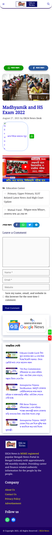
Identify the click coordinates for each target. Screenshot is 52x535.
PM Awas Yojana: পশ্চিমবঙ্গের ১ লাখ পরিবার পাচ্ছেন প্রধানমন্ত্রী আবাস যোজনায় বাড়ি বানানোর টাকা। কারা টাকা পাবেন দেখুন (26, 409)
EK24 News (44, 530)
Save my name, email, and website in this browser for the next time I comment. (25, 297)
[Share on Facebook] (16, 225)
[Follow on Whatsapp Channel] (49, 332)
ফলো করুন (14, 67)
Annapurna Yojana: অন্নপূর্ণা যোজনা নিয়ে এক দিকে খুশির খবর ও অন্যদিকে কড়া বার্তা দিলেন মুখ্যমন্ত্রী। (26, 425)
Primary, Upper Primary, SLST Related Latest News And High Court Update (23, 198)
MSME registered (29, 453)
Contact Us (10, 494)
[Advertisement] (26, 36)
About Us (10, 490)
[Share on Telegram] (36, 225)
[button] (48, 4)
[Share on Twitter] (30, 225)
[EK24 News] (26, 4)
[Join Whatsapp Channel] (32, 136)
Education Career (15, 188)
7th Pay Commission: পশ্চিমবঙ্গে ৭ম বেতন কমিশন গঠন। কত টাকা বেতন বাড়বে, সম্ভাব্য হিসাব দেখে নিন (24, 374)
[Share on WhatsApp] (23, 225)
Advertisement (13, 503)
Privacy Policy (12, 499)
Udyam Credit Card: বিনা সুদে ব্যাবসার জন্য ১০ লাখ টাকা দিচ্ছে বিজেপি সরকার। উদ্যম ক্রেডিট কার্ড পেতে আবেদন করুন (25, 358)
